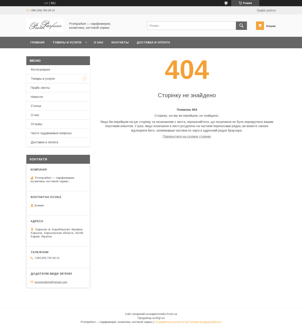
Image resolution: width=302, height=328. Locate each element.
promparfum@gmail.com (51, 281)
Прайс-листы (40, 87)
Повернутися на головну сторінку (187, 136)
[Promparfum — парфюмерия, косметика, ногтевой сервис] (45, 31)
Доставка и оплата (153, 42)
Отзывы (36, 124)
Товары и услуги (66, 42)
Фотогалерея (40, 69)
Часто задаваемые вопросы (51, 133)
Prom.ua (172, 314)
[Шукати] (241, 25)
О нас (98, 42)
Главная (37, 42)
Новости (37, 97)
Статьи (36, 106)
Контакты (120, 42)
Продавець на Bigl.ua (151, 318)
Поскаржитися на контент (170, 322)
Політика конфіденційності (205, 322)
